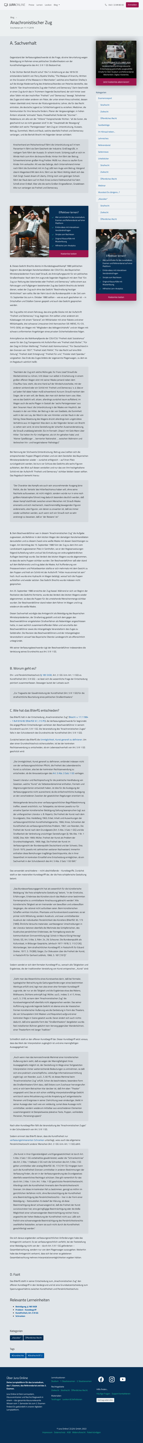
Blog (12, 17)
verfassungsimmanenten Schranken (27, 1140)
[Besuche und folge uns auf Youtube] (123, 1379)
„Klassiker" (16, 1337)
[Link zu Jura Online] (14, 5)
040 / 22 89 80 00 (116, 4)
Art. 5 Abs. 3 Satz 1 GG (64, 773)
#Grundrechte (18, 1355)
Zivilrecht (104, 111)
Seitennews (103, 151)
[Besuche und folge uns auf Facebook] (101, 1379)
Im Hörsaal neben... (106, 131)
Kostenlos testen (69, 253)
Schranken (20, 1316)
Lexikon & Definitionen (72, 1399)
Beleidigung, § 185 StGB (26, 1306)
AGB (69, 1432)
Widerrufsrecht (79, 1432)
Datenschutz (60, 1432)
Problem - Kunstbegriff (26, 1309)
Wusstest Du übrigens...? (109, 192)
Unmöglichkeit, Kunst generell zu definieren (61, 739)
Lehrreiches (103, 138)
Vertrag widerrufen (105, 1400)
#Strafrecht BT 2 (35, 1355)
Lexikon (48, 4)
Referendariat (104, 145)
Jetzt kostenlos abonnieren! (116, 82)
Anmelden (132, 4)
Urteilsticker (103, 158)
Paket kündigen (94, 1432)
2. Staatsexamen (84, 1381)
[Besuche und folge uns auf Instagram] (112, 1379)
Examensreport (105, 98)
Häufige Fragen (103, 1393)
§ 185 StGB (46, 675)
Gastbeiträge (104, 125)
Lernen (39, 4)
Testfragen (56, 1399)
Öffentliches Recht (33, 1337)
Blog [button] (56, 4)
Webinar (102, 185)
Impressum (47, 1432)
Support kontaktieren (121, 1393)
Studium (55, 1381)
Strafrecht (104, 104)
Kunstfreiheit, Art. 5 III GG (27, 1312)
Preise (31, 4)
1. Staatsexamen (67, 1381)
